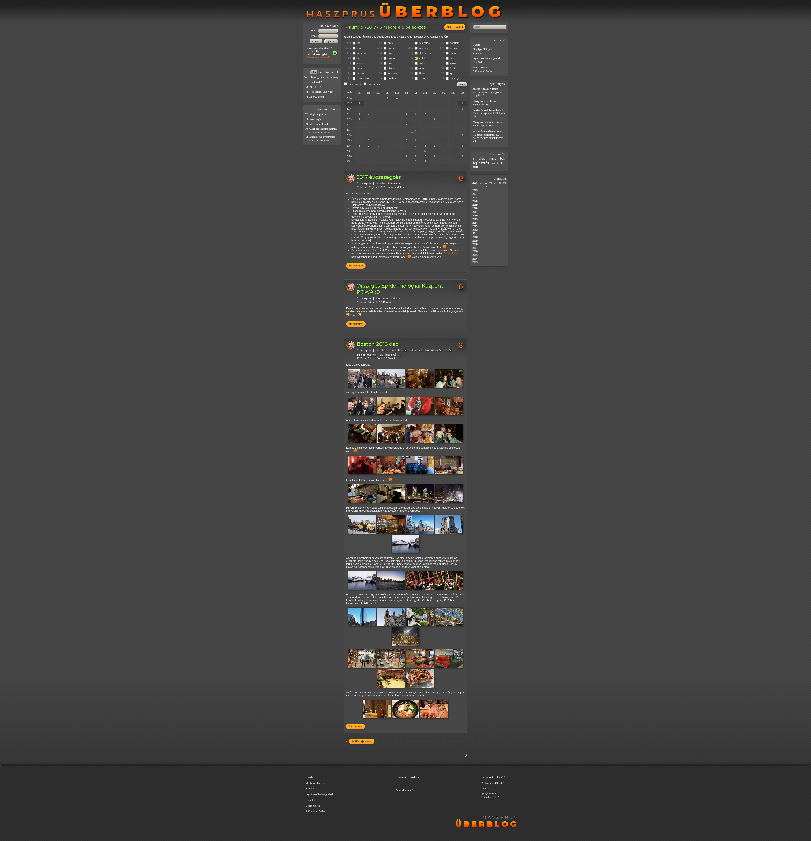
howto (391, 58)
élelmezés (425, 53)
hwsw (391, 48)
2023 (475, 197)
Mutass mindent (455, 27)
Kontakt (485, 788)
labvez (360, 73)
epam (453, 63)
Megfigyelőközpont (482, 49)
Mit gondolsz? (356, 265)
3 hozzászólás (355, 726)
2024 (349, 98)
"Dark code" (315, 82)
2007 (349, 150)
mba (359, 68)
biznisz (392, 68)
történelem (425, 48)
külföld (422, 58)
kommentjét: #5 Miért (483, 125)
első (426, 350)
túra (359, 58)
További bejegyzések (361, 741)
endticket (393, 78)
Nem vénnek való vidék (321, 91)
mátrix (391, 63)
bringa (453, 53)
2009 (349, 140)
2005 (475, 255)
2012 (349, 124)
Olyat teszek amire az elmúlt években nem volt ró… (323, 130)
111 (306, 119)
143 (306, 77)
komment (331, 72)
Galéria (476, 44)
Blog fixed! (315, 87)
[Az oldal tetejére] (445, 760)
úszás (453, 68)
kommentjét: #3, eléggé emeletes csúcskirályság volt (488, 138)
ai (473, 158)
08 (486, 186)
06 (504, 182)
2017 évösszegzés (379, 177)
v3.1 (503, 777)
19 (306, 123)
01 (481, 182)
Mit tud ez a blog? (490, 797)
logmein (371, 354)
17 (306, 114)
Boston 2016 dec (378, 344)
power (385, 298)
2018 (475, 208)
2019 (475, 204)
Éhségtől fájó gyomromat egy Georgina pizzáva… (322, 138)
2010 (349, 135)
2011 (349, 129)
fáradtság (362, 53)
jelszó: (314, 35)
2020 (475, 201)
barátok (454, 43)
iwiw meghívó (317, 119)
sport (453, 73)
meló (422, 63)
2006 (349, 156)
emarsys (455, 78)
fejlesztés (424, 43)
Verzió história (480, 66)
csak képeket (374, 84)
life (358, 43)
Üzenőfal (477, 62)
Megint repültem (317, 114)
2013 (349, 119)
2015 (475, 219)
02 (486, 182)
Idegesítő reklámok (318, 123)
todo (421, 68)
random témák (328, 109)
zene (453, 58)
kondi (360, 63)
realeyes (424, 78)
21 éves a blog (316, 96)
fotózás (454, 48)
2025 (475, 190)
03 (490, 182)
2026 (475, 182)
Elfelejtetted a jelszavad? (318, 57)
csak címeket (355, 84)
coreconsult (363, 78)
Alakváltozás (451, 253)
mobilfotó (390, 354)
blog (482, 158)
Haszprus (365, 183)
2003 (475, 262)
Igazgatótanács (488, 793)
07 (481, 186)
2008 (349, 145)
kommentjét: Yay (481, 104)
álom (422, 73)
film (359, 48)
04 (495, 182)
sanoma (392, 73)
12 (425, 150)
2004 (349, 161)
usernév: (313, 30)
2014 (349, 114)
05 (500, 182)
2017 (349, 103)
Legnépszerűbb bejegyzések (487, 58)
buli (390, 53)
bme (390, 43)
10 (306, 128)
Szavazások (478, 53)
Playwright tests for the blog (324, 77)
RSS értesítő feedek (482, 71)
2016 (349, 108)
